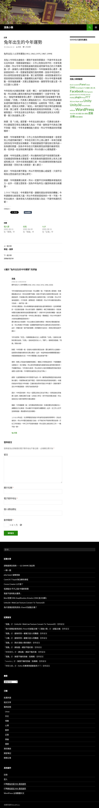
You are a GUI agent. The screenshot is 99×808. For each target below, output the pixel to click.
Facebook (77, 91)
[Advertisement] (84, 56)
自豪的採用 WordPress (12, 805)
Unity (88, 101)
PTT (87, 97)
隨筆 (7, 744)
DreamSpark (79, 88)
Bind (71, 85)
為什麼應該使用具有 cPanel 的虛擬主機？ (20, 607)
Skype (77, 101)
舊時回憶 (7, 707)
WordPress (85, 109)
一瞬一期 (7, 570)
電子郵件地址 (11, 498)
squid (81, 101)
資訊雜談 (7, 748)
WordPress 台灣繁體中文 (14, 793)
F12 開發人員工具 (89, 88)
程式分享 (7, 702)
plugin (78, 97)
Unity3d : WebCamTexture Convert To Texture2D (24, 603)
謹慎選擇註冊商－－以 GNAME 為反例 (19, 566)
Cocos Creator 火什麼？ (13, 584)
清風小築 (8, 27)
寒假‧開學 (8, 247)
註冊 (5, 775)
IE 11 (78, 94)
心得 (7, 725)
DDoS (88, 85)
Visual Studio (86, 105)
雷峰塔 (80, 117)
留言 (6, 454)
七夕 (44, 226)
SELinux (72, 101)
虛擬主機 (56, 629)
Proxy (83, 97)
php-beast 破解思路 (12, 575)
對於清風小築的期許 (23, 643)
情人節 (6, 226)
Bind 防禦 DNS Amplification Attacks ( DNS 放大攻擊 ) (25, 598)
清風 (19, 47)
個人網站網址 (10, 509)
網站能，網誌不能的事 (24, 647)
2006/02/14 (8, 257)
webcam (72, 110)
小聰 (7, 638)
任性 (25, 226)
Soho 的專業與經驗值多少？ (29, 666)
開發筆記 (7, 753)
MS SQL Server (85, 94)
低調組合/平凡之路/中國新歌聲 (16, 589)
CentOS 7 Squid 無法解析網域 (16, 579)
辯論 (7, 739)
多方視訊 (78, 113)
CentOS (75, 85)
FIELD (86, 92)
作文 (7, 716)
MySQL (72, 97)
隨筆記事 (7, 758)
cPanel (82, 84)
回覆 (15, 433)
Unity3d (75, 105)
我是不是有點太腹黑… (12, 593)
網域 (86, 113)
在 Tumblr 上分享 (28, 212)
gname (90, 92)
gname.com (73, 94)
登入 (5, 779)
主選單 (96, 27)
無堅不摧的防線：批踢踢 (25, 656)
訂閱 (15, 784)
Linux (7, 711)
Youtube (72, 113)
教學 (7, 730)
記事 (5, 38)
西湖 (76, 117)
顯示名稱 (8, 487)
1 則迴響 (28, 47)
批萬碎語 (7, 698)
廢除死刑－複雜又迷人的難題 (26, 633)
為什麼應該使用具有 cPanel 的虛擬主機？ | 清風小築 (27, 629)
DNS (72, 87)
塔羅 (7, 721)
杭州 (83, 113)
